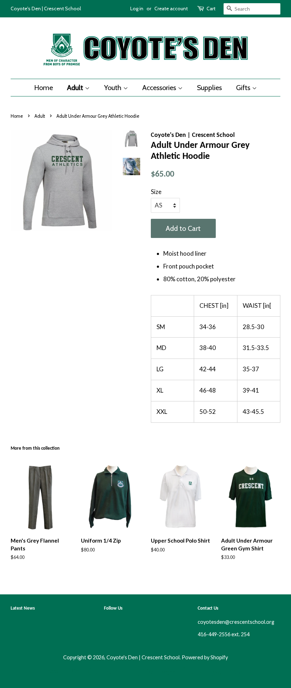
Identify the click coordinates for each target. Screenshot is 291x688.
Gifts (244, 87)
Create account (171, 8)
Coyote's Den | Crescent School (143, 657)
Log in (136, 8)
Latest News (23, 608)
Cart (211, 8)
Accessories (160, 87)
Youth (113, 87)
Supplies (209, 87)
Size (156, 191)
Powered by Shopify (205, 657)
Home (43, 87)
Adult (76, 87)
